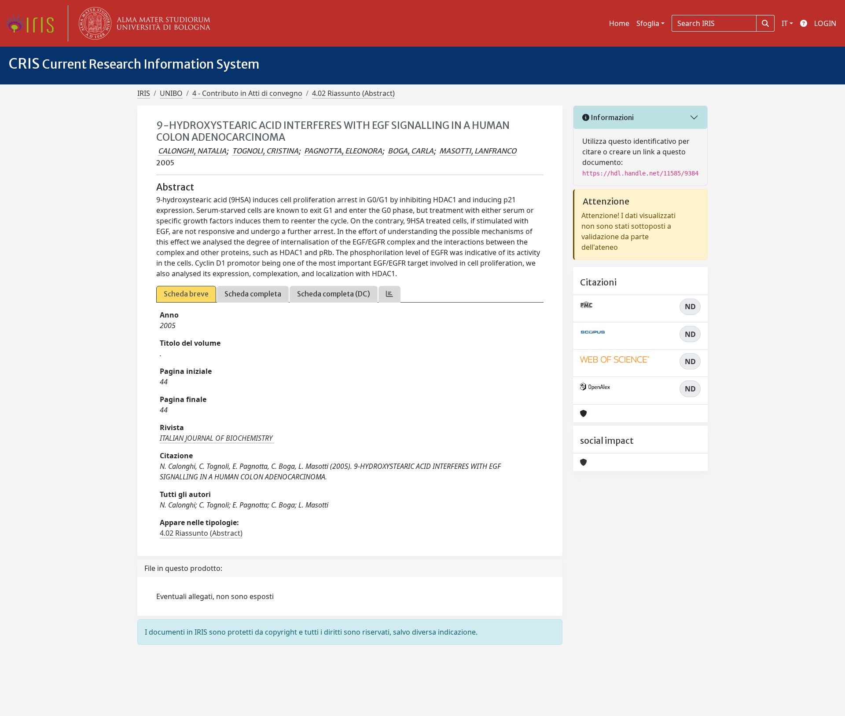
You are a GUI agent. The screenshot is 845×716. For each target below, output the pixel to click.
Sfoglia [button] (647, 23)
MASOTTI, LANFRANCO (477, 150)
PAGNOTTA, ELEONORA (343, 150)
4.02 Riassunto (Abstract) (353, 93)
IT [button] (785, 23)
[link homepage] (33, 23)
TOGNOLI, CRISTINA (265, 150)
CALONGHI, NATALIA (192, 150)
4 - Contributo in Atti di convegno (247, 93)
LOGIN (825, 23)
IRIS (143, 93)
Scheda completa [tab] (252, 293)
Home (619, 23)
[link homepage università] (142, 23)
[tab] (389, 294)
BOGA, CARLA (411, 150)
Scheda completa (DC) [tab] (333, 293)
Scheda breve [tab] (186, 293)
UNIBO (171, 93)
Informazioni (611, 117)
